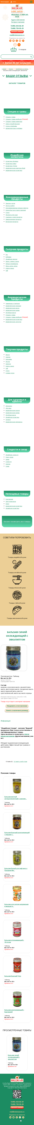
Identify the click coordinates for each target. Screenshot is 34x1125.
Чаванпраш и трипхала (13, 303)
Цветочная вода (11, 501)
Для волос (9, 406)
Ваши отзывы (17, 76)
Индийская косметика (12, 417)
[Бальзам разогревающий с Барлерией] (17, 999)
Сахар (7, 466)
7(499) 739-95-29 (17, 28)
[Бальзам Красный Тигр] (17, 965)
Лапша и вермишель (12, 264)
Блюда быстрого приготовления (16, 210)
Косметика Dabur (11, 163)
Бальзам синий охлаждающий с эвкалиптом (14, 1057)
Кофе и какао (10, 268)
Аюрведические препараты (14, 422)
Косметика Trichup (11, 166)
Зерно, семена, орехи (12, 261)
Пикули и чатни (10, 203)
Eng (19, 44)
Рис (7, 254)
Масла (8, 355)
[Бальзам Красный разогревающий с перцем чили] (17, 822)
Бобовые (8, 257)
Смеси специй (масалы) (13, 124)
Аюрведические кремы (12, 310)
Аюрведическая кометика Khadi (15, 168)
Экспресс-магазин (17, 22)
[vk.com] (10, 41)
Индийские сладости (12, 455)
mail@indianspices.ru (17, 35)
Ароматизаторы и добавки (14, 128)
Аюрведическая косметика (14, 170)
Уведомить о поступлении (17, 706)
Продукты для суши (12, 215)
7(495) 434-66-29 (17, 26)
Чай (7, 270)
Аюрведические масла (12, 308)
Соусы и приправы (11, 126)
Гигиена (8, 419)
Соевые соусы (10, 373)
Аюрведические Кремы (22, 69)
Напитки (8, 364)
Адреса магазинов (18, 20)
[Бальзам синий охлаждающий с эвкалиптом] (17, 1044)
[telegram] (13, 41)
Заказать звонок (17, 31)
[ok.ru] (17, 41)
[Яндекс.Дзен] (20, 41)
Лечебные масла (11, 313)
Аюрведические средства (13, 322)
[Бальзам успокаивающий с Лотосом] (17, 929)
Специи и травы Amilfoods (14, 119)
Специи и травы (10, 117)
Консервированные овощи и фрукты (17, 208)
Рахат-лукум (9, 457)
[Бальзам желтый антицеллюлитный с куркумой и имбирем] (17, 786)
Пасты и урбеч (10, 206)
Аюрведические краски (13, 410)
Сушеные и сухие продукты (14, 217)
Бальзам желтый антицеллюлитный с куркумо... (15, 798)
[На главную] (17, 9)
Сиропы (8, 357)
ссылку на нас (27, 1084)
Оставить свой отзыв (20, 761)
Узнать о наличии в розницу (17, 710)
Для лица (8, 408)
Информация (5, 721)
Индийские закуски (11, 259)
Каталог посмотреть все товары (17, 521)
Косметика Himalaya (12, 161)
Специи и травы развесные (14, 121)
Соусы (7, 212)
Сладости (9, 462)
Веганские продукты (12, 222)
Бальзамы (9, 359)
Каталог (11, 69)
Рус (15, 44)
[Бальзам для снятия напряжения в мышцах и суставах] (17, 893)
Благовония (9, 499)
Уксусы (8, 361)
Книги (7, 504)
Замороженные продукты (13, 219)
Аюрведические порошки (13, 306)
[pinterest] (23, 41)
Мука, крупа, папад (11, 266)
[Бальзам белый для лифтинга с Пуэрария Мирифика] (17, 858)
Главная (4, 69)
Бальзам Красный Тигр (12, 976)
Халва (7, 459)
